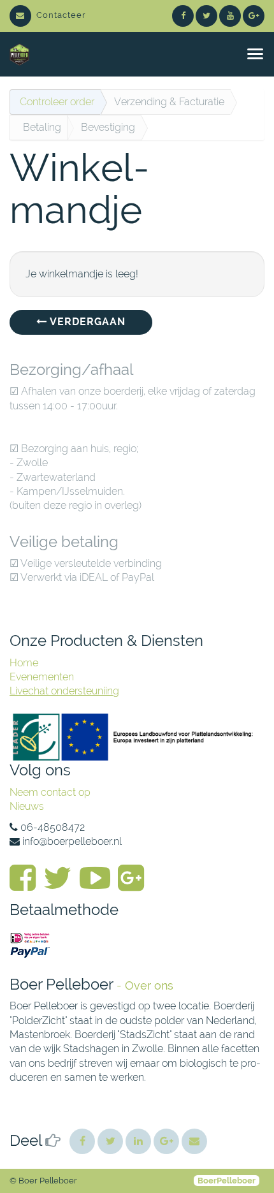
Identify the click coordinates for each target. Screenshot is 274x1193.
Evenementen (42, 677)
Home (24, 663)
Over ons (149, 985)
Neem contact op (50, 792)
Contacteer (61, 15)
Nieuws (27, 806)
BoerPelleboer (227, 1180)
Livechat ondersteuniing (64, 691)
